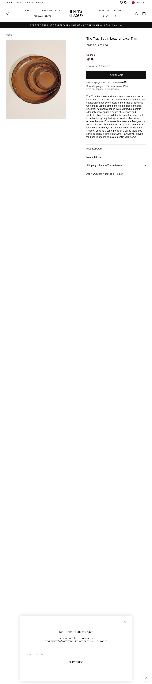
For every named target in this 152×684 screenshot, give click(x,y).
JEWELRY (103, 10)
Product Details (94, 148)
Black (92, 59)
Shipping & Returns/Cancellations (104, 165)
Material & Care (94, 157)
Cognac (88, 59)
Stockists (28, 2)
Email (28, 648)
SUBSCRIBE (76, 662)
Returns (40, 2)
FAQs (19, 2)
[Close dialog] (125, 622)
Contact (10, 2)
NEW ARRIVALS (51, 10)
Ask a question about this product (104, 174)
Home (9, 35)
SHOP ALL (31, 10)
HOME (117, 10)
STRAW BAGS (42, 16)
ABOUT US (109, 16)
